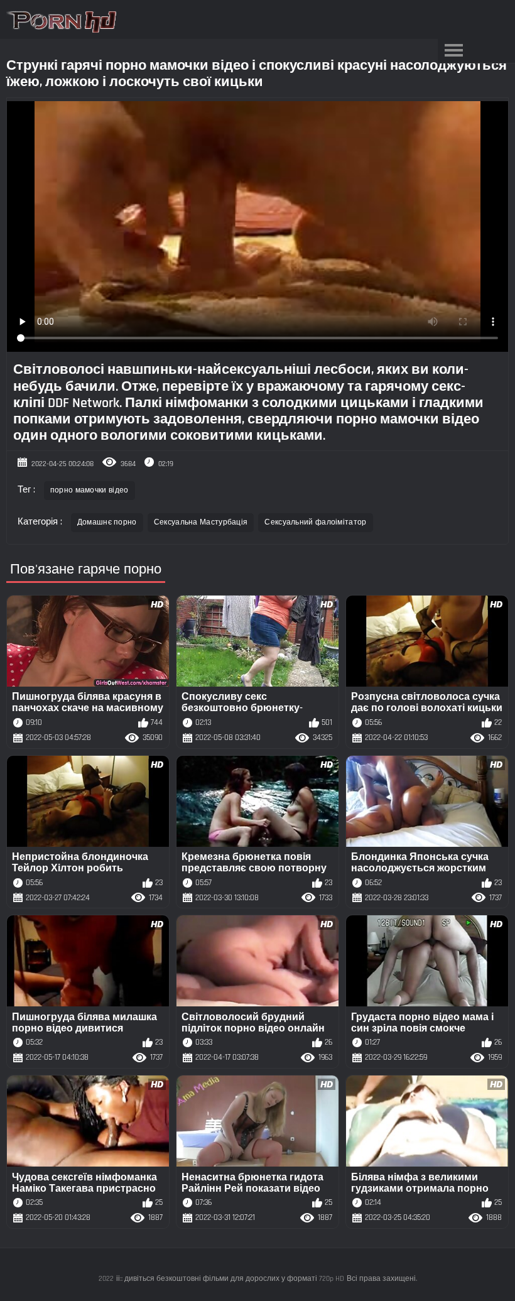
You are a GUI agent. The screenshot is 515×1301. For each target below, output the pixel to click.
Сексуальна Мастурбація (201, 522)
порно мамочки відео (89, 490)
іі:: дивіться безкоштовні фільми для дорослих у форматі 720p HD (230, 1278)
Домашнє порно (107, 522)
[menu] (453, 51)
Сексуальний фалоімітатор (315, 522)
